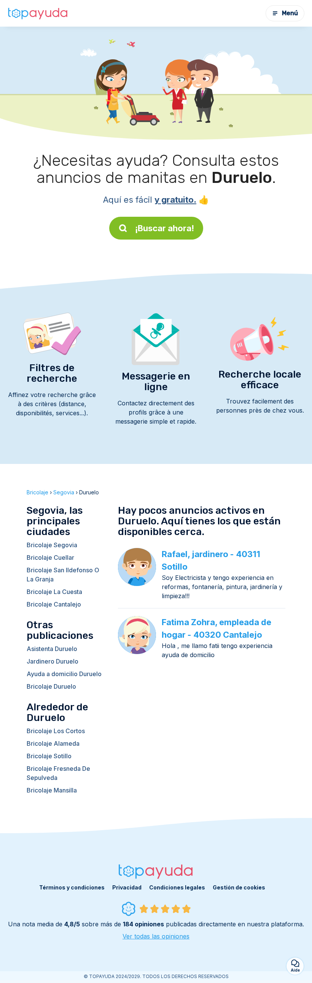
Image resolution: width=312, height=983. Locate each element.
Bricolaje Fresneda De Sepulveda (58, 773)
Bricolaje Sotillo (49, 756)
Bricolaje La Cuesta (54, 592)
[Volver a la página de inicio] (38, 13)
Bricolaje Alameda (53, 743)
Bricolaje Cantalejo (54, 604)
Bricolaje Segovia (52, 545)
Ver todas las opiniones (156, 936)
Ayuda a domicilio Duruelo (64, 674)
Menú (290, 13)
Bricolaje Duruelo (51, 686)
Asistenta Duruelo (52, 649)
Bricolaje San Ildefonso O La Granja (63, 574)
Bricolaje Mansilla (52, 790)
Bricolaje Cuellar (50, 557)
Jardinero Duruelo (52, 661)
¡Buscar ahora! (164, 228)
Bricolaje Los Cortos (56, 731)
